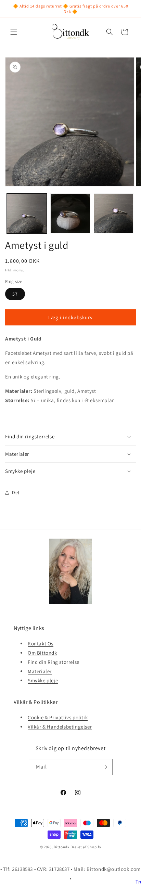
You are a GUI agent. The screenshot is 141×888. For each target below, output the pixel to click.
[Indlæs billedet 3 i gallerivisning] (114, 213)
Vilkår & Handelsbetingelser (60, 726)
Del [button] (16, 492)
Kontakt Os (40, 643)
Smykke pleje (43, 680)
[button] (13, 31)
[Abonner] (104, 767)
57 (15, 294)
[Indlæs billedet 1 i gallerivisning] (27, 213)
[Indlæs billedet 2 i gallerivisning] (70, 213)
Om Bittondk (42, 652)
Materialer (40, 671)
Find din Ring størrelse (53, 662)
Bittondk (61, 847)
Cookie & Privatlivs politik (58, 717)
